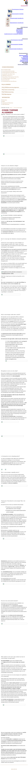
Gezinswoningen (18, 107)
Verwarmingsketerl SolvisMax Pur (9, 72)
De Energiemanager (6, 69)
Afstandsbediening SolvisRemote (9, 81)
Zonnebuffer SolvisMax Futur (8, 74)
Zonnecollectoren (5, 79)
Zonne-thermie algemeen (10, 111)
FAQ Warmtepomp (6, 94)
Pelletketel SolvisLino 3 (7, 75)
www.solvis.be (14, 769)
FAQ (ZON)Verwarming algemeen (10, 87)
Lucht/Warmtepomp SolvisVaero (9, 78)
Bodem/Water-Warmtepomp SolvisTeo (10, 77)
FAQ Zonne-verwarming (8, 89)
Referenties (4, 100)
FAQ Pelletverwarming (7, 92)
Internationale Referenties (7, 102)
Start (11, 107)
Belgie (3, 101)
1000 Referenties (5, 104)
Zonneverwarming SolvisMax (8, 71)
